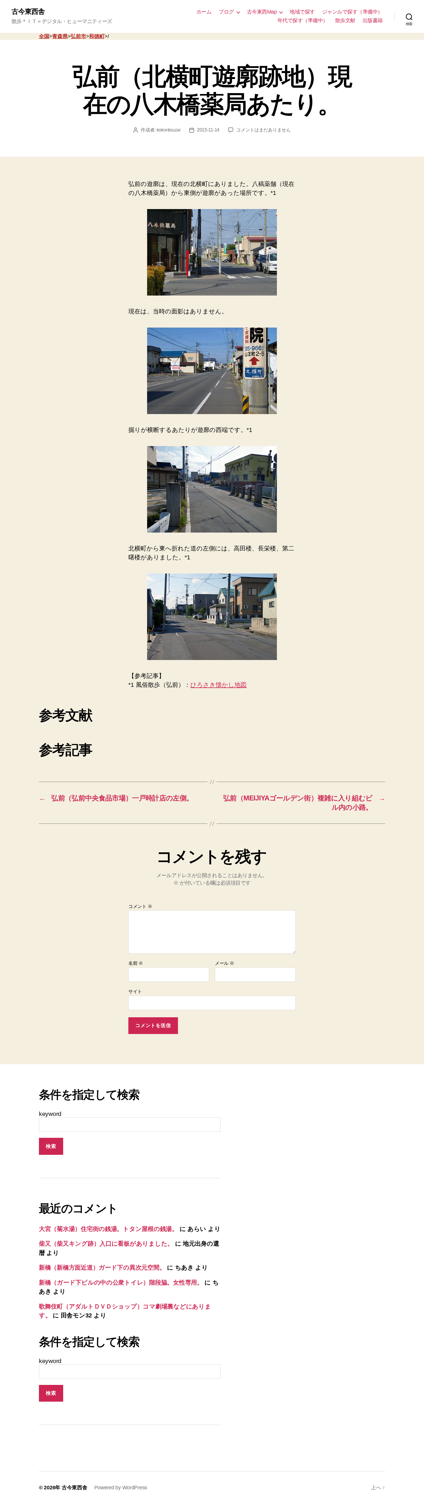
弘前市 (78, 36)
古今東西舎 (28, 11)
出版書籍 (373, 20)
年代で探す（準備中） (302, 20)
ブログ (226, 12)
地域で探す (302, 12)
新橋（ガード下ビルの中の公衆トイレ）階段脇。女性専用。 (121, 1282)
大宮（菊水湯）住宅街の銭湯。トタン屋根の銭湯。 (108, 1228)
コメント (140, 906)
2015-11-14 (208, 129)
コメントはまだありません (263, 129)
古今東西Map (262, 12)
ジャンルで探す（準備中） (352, 12)
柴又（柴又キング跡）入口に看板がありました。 (106, 1243)
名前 (135, 963)
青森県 (59, 36)
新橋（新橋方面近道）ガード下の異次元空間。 (102, 1267)
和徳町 (96, 36)
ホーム (204, 12)
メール (224, 963)
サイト (135, 991)
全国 (44, 36)
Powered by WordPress (120, 1487)
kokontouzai (169, 129)
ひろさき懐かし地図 (218, 684)
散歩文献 (345, 20)
